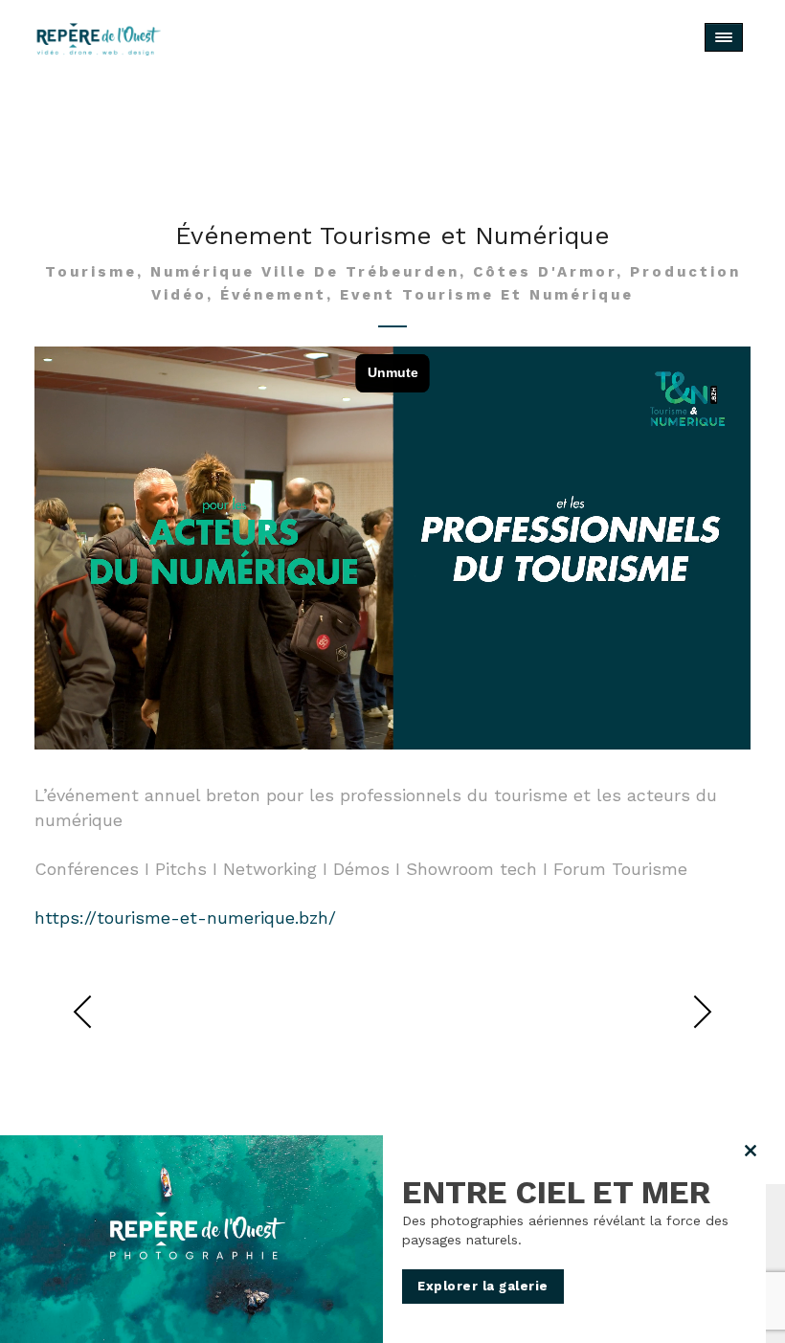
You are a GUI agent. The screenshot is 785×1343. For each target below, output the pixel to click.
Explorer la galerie (483, 1286)
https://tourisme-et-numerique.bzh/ (185, 917)
